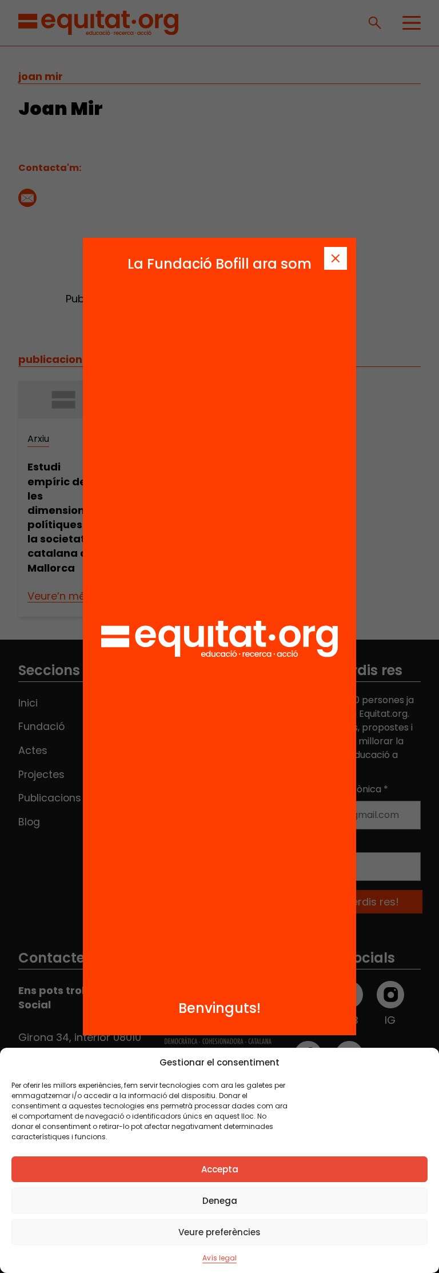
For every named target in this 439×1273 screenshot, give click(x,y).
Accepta (219, 1169)
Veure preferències (219, 1232)
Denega (219, 1201)
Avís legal (219, 1258)
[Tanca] (335, 258)
